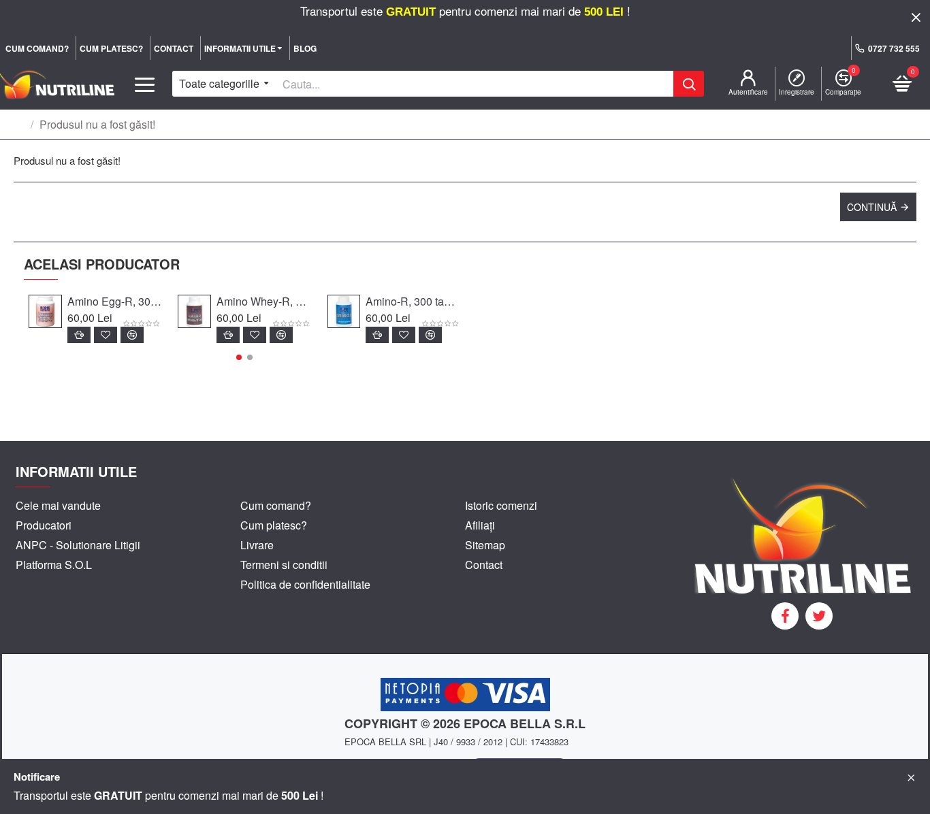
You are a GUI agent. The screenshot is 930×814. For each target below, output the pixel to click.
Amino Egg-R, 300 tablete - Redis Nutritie (114, 302)
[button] (239, 357)
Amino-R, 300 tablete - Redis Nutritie (413, 302)
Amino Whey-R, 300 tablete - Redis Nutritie (263, 302)
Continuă (872, 207)
